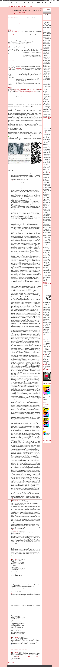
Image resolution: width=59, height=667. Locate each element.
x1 (10, 68)
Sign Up (45, 0)
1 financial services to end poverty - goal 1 (14, 18)
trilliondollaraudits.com (17, 93)
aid (15, 89)
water (14, 90)
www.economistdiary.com (31, 32)
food (24, 89)
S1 (35, 110)
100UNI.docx (10, 29)
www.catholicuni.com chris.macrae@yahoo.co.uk (47, 29)
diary (21, 89)
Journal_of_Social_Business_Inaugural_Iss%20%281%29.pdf (19, 649)
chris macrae (16, 12)
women (12, 90)
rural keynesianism (47, 404)
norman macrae (45, 364)
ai (14, 89)
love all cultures (45, 342)
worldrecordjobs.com (48, 383)
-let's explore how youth (15, 31)
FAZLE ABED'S (13, 17)
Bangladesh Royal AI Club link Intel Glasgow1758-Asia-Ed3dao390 (29, 3)
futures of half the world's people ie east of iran (46, 140)
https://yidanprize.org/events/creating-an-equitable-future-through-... (25, 656)
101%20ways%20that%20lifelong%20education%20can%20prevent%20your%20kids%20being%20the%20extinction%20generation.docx (47, 441)
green (28, 89)
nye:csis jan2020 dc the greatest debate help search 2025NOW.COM (46, 282)
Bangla (24, 91)
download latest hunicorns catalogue (13, 55)
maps (36, 89)
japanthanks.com (10, 30)
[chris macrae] (9, 12)
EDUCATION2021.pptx (11, 60)
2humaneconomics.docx (11, 15)
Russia (30, 91)
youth (23, 90)
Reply (12, 180)
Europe (26, 91)
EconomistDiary (10, 63)
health (30, 89)
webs (16, 90)
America (18, 91)
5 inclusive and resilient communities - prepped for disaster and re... (17, 23)
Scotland (32, 91)
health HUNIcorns (18, 64)
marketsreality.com (10, 93)
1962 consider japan (45, 82)
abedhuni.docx (10, 87)
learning (34, 89)
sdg (17, 560)
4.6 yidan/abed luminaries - (17, 657)
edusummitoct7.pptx (36, 656)
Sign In (47, 0)
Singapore (35, 91)
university (20, 90)
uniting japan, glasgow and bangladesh (13, 34)
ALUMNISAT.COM (10, 48)
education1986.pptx (10, 58)
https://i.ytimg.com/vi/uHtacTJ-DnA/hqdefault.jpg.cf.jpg (47, 284)
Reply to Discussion (11, 662)
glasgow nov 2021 (47, 395)
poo (38, 89)
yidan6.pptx (9, 43)
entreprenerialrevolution (46, 369)
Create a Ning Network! (7, 0)
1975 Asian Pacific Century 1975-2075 (23, 135)
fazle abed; (47, 223)
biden (45, 354)
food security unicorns (19, 78)
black (18, 89)
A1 (20, 110)
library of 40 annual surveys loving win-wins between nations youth (46, 406)
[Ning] (2, 0)
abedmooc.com (10, 40)
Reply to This (10, 168)
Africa (16, 91)
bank (17, 89)
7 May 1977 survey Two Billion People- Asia (14, 135)
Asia (22, 91)
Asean (20, 91)
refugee (41, 89)
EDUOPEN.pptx (10, 88)
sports (10, 90)
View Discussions (15, 13)
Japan (28, 91)
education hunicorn (18, 68)
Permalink (11, 172)
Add (41, 8)
